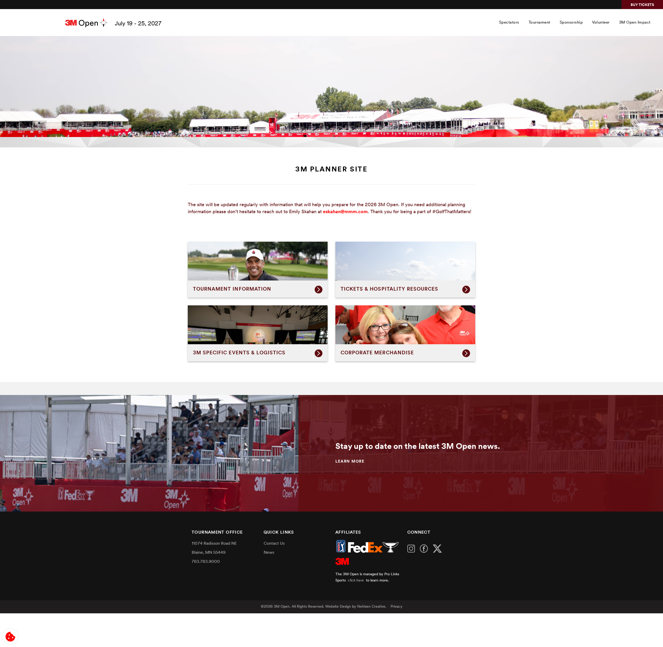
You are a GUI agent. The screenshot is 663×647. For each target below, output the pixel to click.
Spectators (509, 23)
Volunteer (601, 23)
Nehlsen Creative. (371, 607)
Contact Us (274, 544)
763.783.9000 (206, 562)
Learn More (349, 462)
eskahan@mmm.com (345, 212)
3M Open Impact (635, 23)
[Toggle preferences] (10, 636)
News (269, 553)
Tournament (539, 23)
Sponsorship (571, 23)
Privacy (396, 607)
